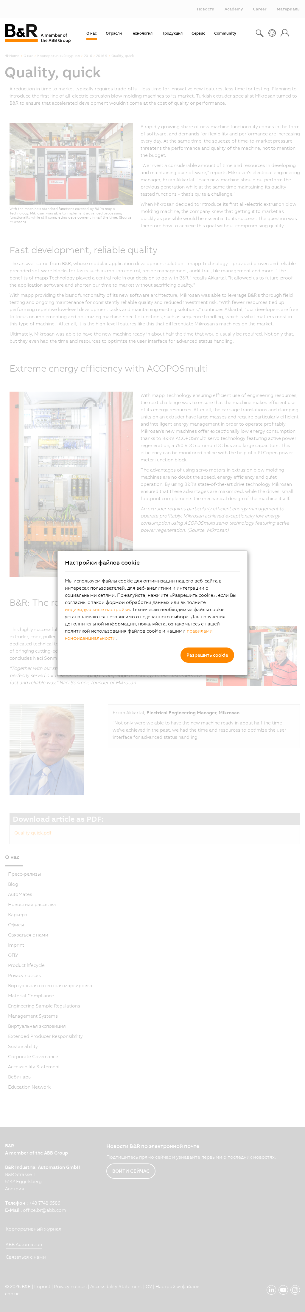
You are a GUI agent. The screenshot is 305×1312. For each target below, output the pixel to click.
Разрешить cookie (207, 655)
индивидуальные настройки (97, 609)
